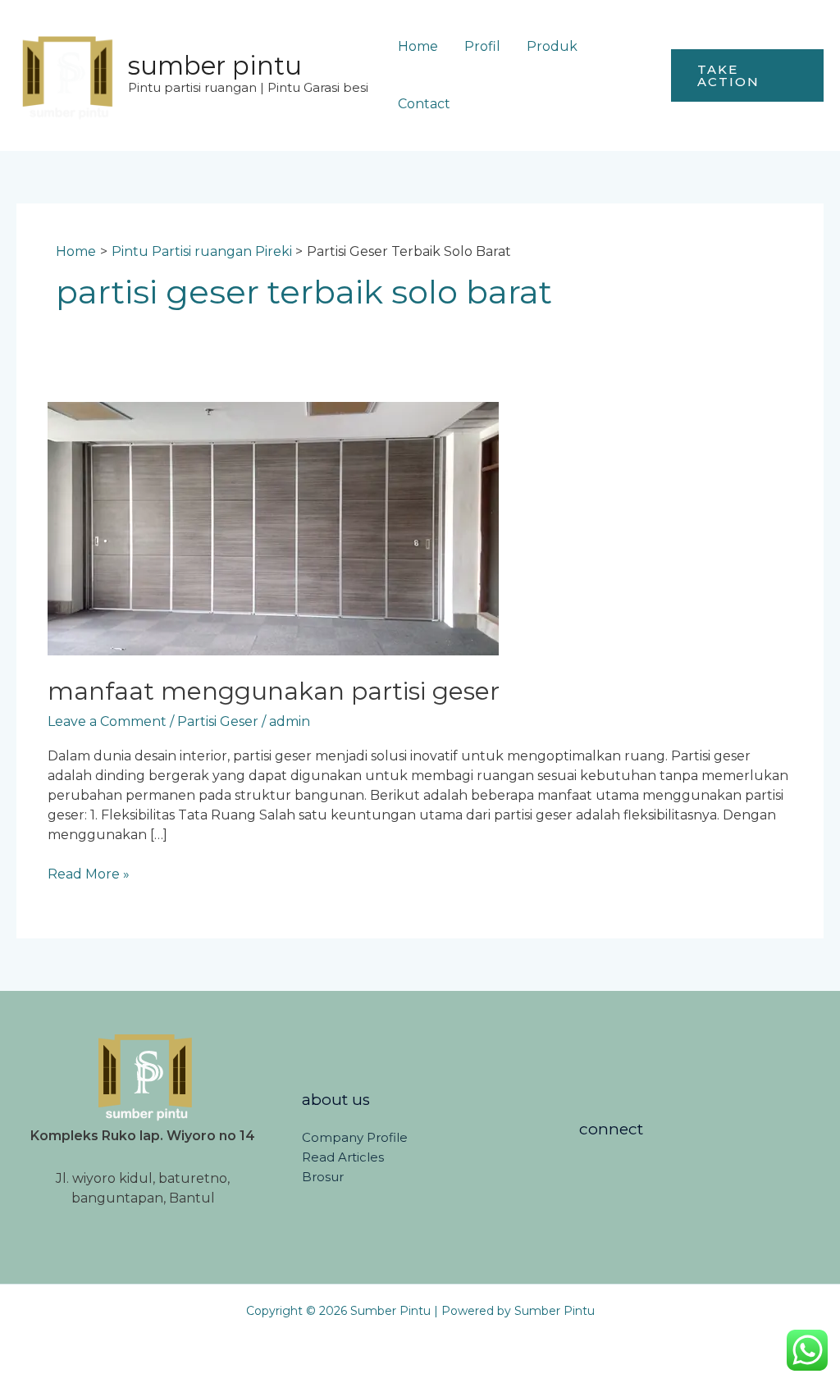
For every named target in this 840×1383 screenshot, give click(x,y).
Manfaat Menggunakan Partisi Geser (274, 691)
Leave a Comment (107, 721)
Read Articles (343, 1157)
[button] (747, 75)
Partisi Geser (217, 721)
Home (418, 46)
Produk (552, 46)
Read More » (89, 873)
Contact (424, 104)
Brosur (323, 1176)
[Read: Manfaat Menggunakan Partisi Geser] (273, 528)
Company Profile (355, 1137)
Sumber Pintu (215, 65)
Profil (482, 46)
